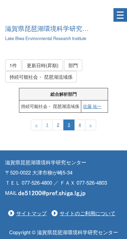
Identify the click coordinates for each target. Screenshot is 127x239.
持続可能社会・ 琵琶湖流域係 (40, 76)
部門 (73, 65)
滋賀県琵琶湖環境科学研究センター (56, 28)
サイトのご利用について (87, 213)
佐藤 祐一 (92, 106)
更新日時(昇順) (43, 65)
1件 (13, 65)
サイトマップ (31, 213)
